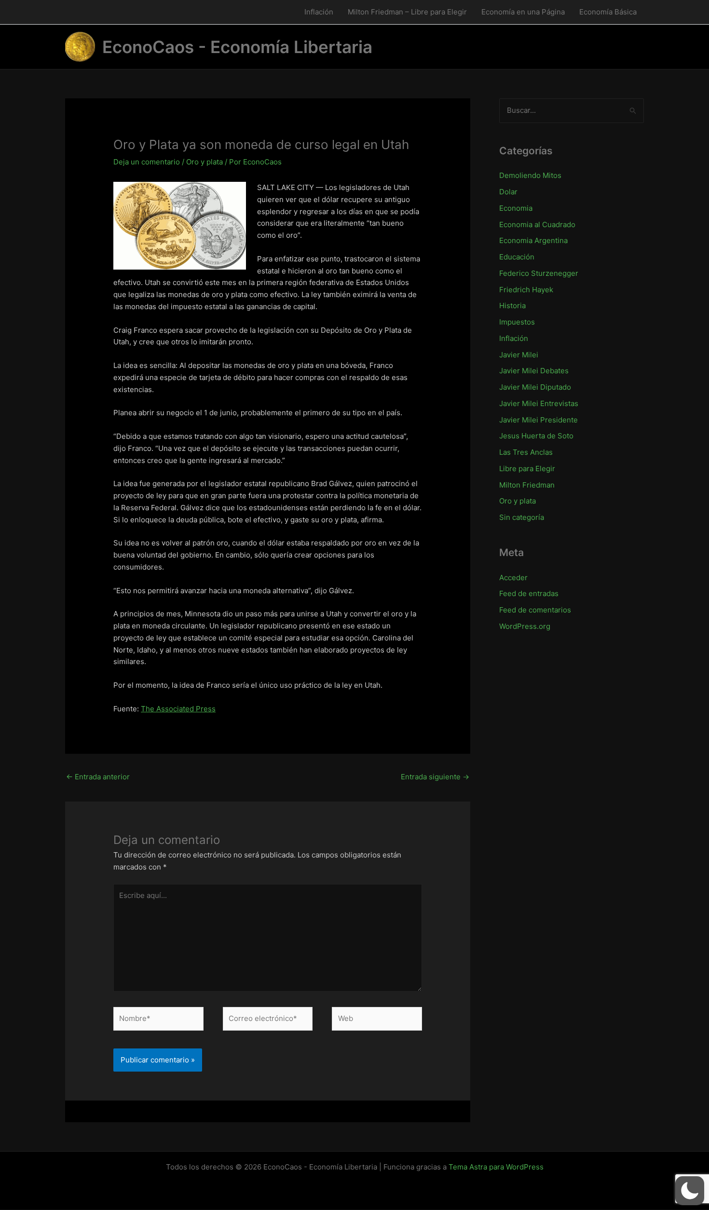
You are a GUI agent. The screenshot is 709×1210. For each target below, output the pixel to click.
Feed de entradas (529, 593)
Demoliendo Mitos (530, 175)
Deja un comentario (146, 161)
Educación (516, 256)
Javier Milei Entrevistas (538, 403)
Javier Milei (518, 354)
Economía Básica (608, 11)
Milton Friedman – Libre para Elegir (407, 11)
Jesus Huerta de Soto (536, 435)
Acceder (513, 577)
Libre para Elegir (527, 468)
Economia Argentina (533, 240)
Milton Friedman (527, 484)
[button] (689, 1190)
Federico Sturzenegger (538, 273)
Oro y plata (204, 161)
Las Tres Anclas (526, 452)
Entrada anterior (98, 776)
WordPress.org (524, 626)
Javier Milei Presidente (538, 419)
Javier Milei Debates (534, 370)
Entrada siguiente (435, 776)
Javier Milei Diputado (535, 387)
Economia (515, 208)
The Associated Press (178, 708)
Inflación (318, 11)
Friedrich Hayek (526, 289)
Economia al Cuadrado (537, 224)
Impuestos (517, 321)
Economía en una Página (523, 11)
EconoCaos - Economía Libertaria (237, 47)
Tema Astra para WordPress (496, 1166)
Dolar (508, 191)
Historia (512, 305)
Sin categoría (521, 517)
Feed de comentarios (535, 609)
